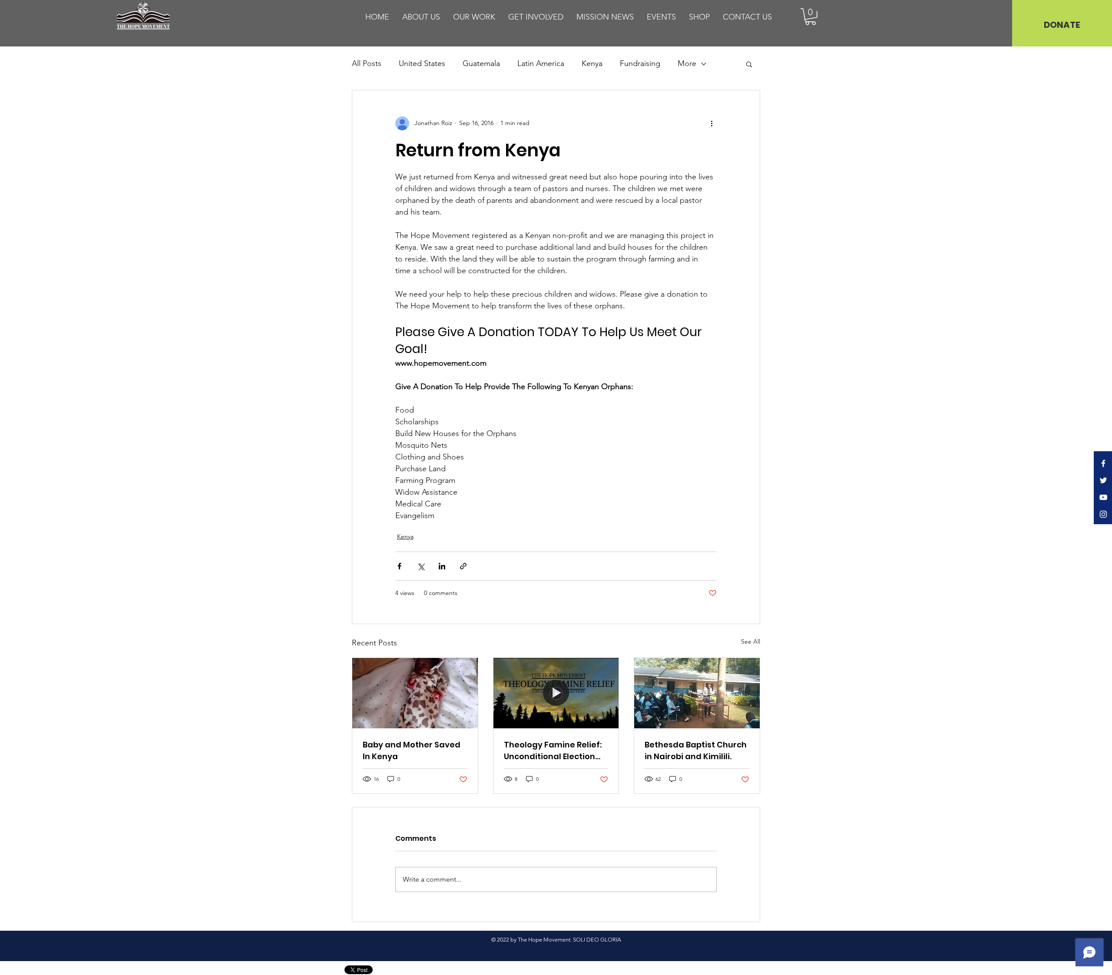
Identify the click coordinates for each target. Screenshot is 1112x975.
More (687, 63)
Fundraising (640, 63)
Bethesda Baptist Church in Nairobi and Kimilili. (696, 750)
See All (750, 641)
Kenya (592, 63)
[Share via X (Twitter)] (421, 566)
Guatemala (481, 63)
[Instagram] (1103, 514)
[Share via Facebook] (399, 566)
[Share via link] (463, 566)
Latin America (540, 63)
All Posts (366, 63)
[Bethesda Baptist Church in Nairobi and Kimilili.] (697, 693)
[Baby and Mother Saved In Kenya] (415, 693)
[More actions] (711, 123)
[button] (811, 16)
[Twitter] (1103, 480)
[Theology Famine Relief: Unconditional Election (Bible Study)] (556, 693)
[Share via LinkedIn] (442, 566)
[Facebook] (1103, 463)
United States (422, 63)
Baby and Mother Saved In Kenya (411, 750)
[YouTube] (1103, 497)
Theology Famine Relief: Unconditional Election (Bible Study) (553, 750)
